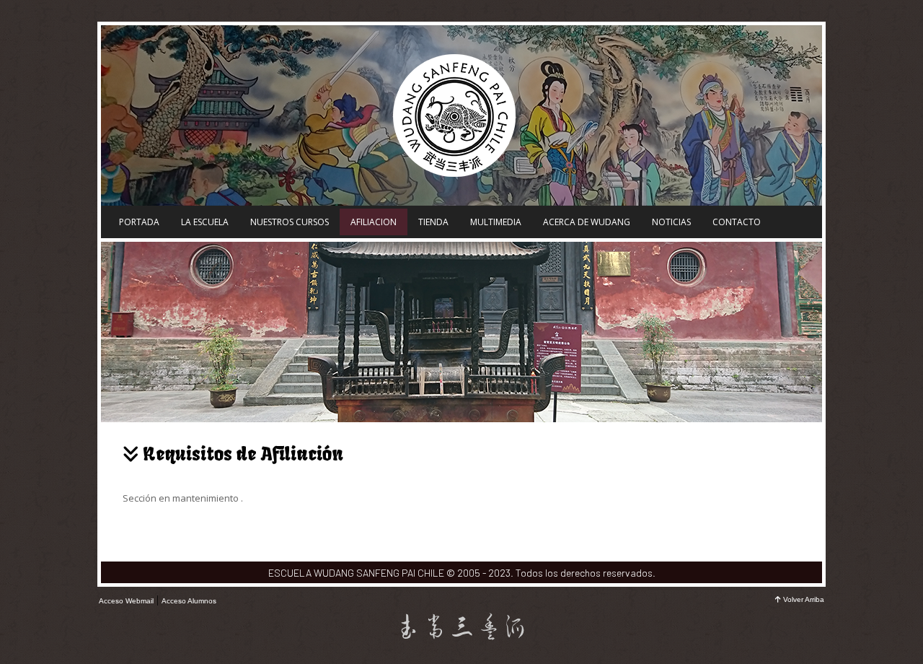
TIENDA (433, 222)
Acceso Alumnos (189, 601)
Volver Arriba (803, 599)
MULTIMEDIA (495, 222)
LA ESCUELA (205, 222)
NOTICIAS (671, 222)
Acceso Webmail (126, 601)
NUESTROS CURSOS (289, 222)
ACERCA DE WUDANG (586, 222)
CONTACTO (736, 222)
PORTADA (139, 222)
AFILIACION (373, 222)
